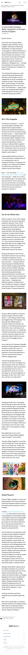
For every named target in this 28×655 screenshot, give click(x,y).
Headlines (6, 5)
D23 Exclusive (7, 633)
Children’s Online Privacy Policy (19, 647)
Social (5, 643)
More (4, 639)
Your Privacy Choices (18, 648)
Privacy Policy (21, 646)
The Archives (6, 636)
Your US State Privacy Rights (8, 647)
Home (2, 5)
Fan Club (5, 630)
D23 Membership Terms (8, 646)
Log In (25, 2)
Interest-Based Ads (10, 648)
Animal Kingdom (5, 618)
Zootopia (11, 618)
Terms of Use (15, 646)
